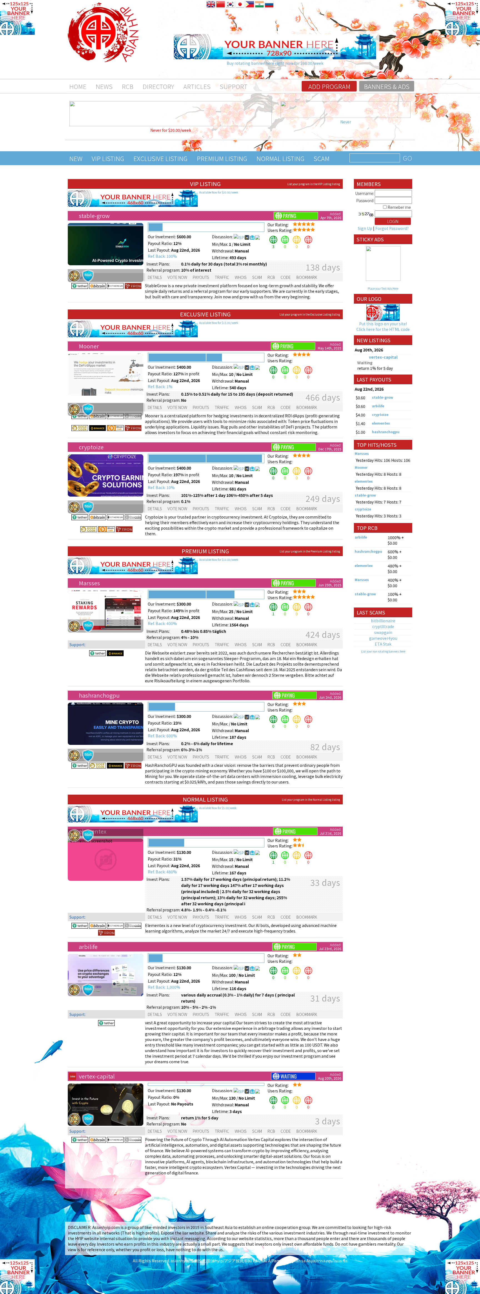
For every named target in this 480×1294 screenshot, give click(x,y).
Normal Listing (280, 158)
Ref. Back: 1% (160, 386)
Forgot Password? (392, 228)
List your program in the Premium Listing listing (310, 551)
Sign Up (365, 228)
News (104, 86)
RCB (127, 86)
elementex (381, 423)
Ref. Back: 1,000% (164, 987)
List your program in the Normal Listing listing (311, 799)
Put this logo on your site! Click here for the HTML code (383, 326)
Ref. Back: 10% (161, 487)
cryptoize (91, 447)
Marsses (89, 583)
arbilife (88, 947)
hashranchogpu (99, 695)
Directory (158, 86)
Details (155, 277)
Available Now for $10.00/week (218, 559)
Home (77, 86)
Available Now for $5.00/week (218, 808)
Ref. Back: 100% (162, 256)
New (75, 158)
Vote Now (177, 277)
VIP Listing (108, 158)
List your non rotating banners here (383, 651)
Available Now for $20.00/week (218, 192)
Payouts (201, 277)
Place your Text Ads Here (383, 288)
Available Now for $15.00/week (218, 323)
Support (234, 86)
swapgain (383, 632)
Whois (241, 277)
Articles (197, 86)
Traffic (222, 277)
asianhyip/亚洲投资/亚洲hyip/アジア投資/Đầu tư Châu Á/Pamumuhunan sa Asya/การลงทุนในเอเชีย (259, 1260)
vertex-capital (97, 1076)
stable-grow (94, 216)
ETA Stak (383, 644)
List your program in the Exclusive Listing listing (309, 314)
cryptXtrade (383, 626)
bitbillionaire (383, 620)
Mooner (89, 346)
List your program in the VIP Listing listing (313, 184)
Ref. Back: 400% (162, 623)
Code (286, 277)
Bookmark (306, 277)
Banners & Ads (386, 86)
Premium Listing (222, 158)
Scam (321, 158)
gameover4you (383, 638)
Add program (329, 86)
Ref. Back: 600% (162, 735)
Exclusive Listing (160, 158)
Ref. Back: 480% (162, 871)
